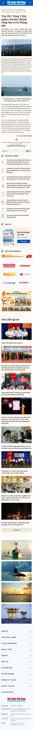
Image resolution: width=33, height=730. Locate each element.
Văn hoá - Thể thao (8, 686)
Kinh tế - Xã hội (6, 649)
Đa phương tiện (6, 668)
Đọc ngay (23, 241)
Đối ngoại (4, 655)
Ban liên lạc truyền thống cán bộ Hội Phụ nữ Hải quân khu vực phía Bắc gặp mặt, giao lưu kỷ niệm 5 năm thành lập (15, 368)
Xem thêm (16, 530)
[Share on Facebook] (27, 151)
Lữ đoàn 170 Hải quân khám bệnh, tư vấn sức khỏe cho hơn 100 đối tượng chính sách (16, 447)
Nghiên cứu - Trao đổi (8, 680)
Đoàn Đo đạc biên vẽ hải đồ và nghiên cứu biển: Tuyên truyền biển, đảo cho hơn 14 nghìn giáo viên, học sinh (15, 498)
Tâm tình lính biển (7, 674)
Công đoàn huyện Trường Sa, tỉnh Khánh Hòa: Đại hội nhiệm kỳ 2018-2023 (15, 393)
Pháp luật (5, 661)
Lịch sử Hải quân (7, 692)
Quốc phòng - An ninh (8, 637)
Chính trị (4, 631)
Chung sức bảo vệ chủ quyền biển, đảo (13, 10)
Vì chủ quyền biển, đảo (9, 643)
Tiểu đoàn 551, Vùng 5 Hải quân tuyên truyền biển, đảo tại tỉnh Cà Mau (14, 472)
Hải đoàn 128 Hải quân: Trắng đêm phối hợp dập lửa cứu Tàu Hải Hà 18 (15, 524)
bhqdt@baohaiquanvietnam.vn (16, 146)
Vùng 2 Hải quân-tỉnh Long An (12, 343)
